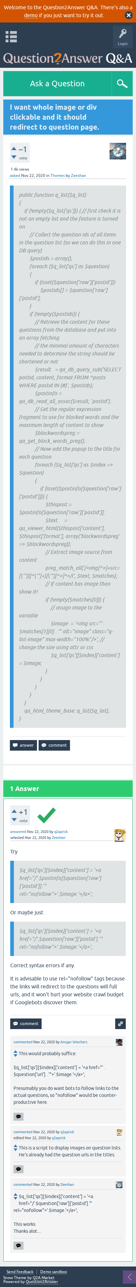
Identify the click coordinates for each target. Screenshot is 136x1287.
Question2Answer (42, 1281)
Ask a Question (57, 83)
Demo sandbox (53, 1272)
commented (23, 1042)
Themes (58, 175)
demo (31, 15)
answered (18, 832)
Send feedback (20, 1272)
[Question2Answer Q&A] (67, 56)
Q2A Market (43, 1277)
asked (15, 175)
